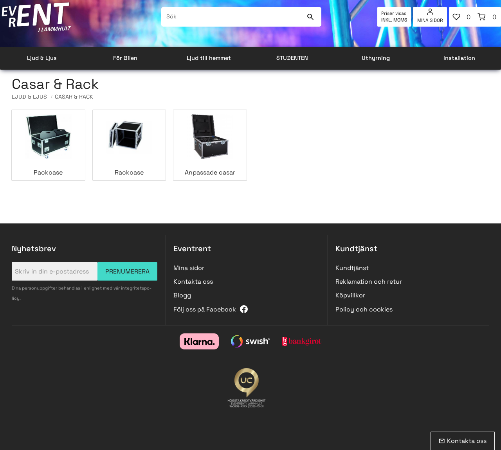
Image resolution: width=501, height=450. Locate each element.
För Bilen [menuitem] (125, 57)
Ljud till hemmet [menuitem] (209, 57)
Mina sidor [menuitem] (430, 20)
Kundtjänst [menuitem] (352, 268)
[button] (462, 17)
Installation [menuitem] (459, 57)
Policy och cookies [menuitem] (364, 309)
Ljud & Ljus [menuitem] (42, 57)
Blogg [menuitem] (182, 295)
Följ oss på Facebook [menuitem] (204, 309)
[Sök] (310, 17)
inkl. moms (394, 20)
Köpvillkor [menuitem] (350, 295)
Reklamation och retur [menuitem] (368, 281)
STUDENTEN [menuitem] (292, 57)
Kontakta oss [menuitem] (193, 281)
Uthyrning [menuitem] (376, 57)
